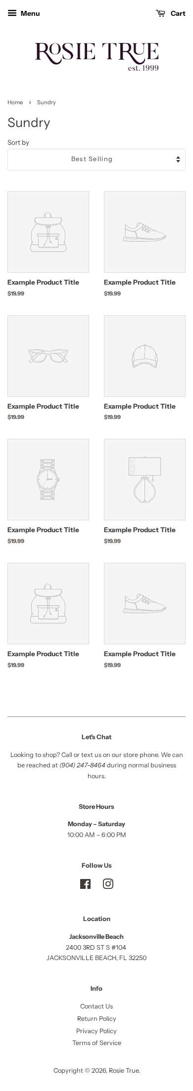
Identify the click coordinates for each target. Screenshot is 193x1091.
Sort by (18, 142)
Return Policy (96, 1018)
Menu (29, 13)
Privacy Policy (96, 1031)
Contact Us (96, 1006)
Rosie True (124, 1070)
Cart (177, 13)
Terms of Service (96, 1043)
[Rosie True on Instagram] (107, 886)
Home (15, 102)
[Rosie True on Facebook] (85, 886)
